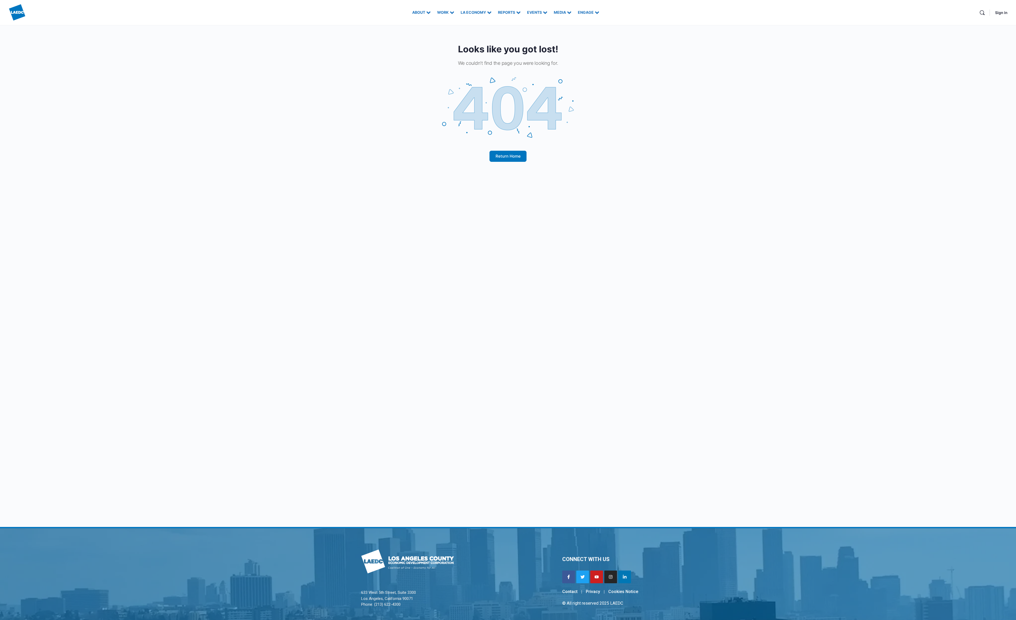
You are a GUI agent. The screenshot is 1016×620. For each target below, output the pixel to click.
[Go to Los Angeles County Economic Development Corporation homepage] (17, 12)
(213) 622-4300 (387, 604)
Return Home (508, 156)
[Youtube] (596, 577)
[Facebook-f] (568, 577)
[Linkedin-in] (624, 577)
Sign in (1001, 12)
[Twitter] (582, 577)
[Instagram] (610, 577)
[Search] (982, 13)
